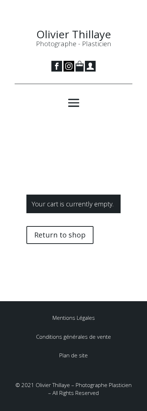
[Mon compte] (90, 69)
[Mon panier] (79, 69)
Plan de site (73, 355)
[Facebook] (57, 69)
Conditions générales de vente (73, 336)
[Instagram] (69, 69)
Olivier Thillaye (73, 34)
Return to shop (60, 235)
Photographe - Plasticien (73, 43)
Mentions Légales (73, 317)
